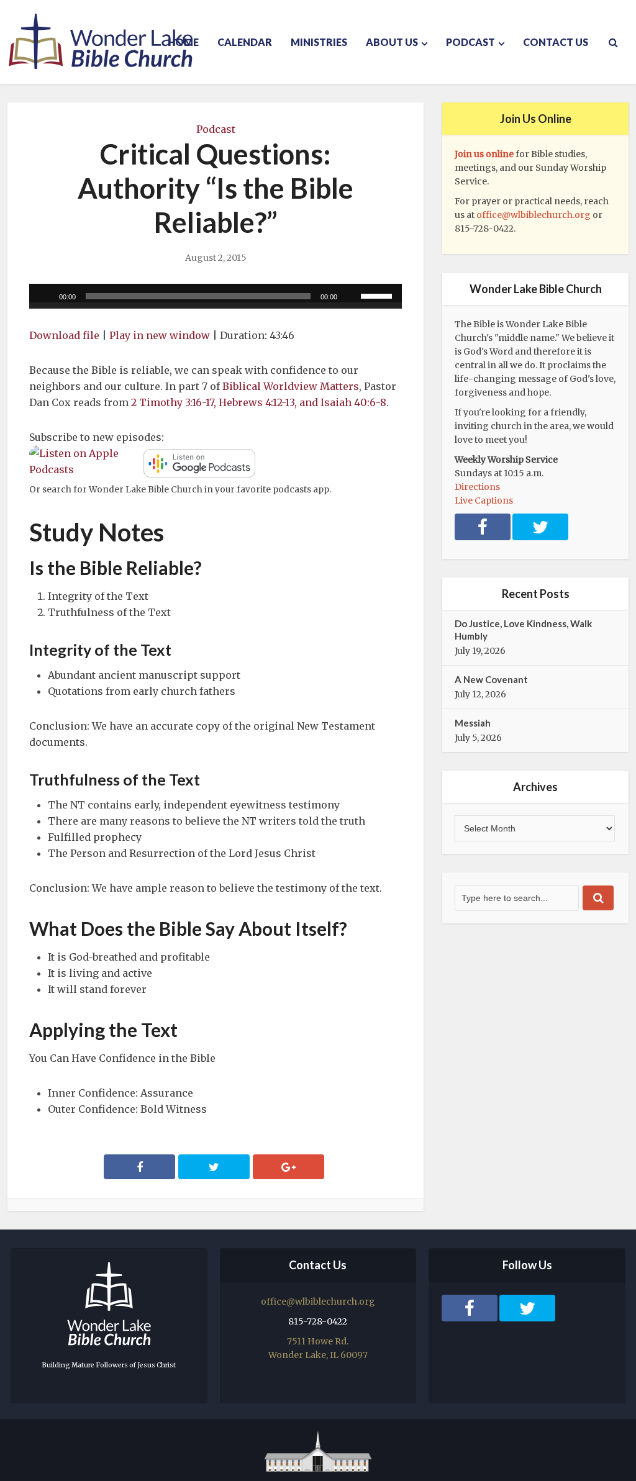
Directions (477, 486)
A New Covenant (491, 679)
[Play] (45, 296)
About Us (392, 42)
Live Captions (484, 500)
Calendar (244, 42)
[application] (215, 296)
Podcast (470, 42)
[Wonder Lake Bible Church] (100, 41)
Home (183, 42)
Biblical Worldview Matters (290, 386)
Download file (64, 335)
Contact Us (555, 42)
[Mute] (351, 296)
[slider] (378, 295)
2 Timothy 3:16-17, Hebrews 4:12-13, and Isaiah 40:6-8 (258, 402)
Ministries (319, 42)
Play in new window (159, 335)
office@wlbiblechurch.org (533, 214)
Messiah (473, 722)
